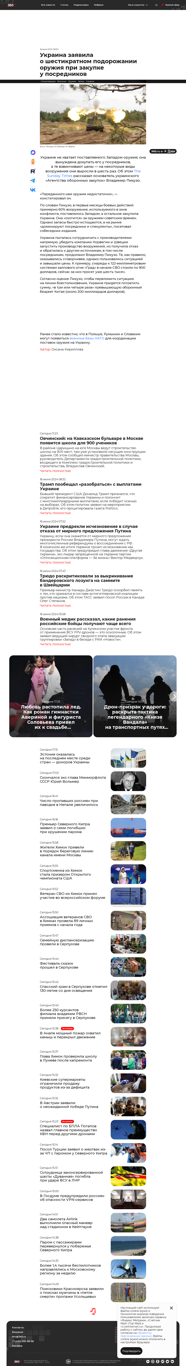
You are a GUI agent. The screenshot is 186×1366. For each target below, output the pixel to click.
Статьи (64, 5)
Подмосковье (81, 5)
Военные (61, 81)
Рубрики (98, 5)
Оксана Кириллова (67, 349)
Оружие (72, 81)
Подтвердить (131, 1351)
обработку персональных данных (136, 1334)
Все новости (48, 5)
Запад (81, 81)
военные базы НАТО (87, 338)
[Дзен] (163, 151)
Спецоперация (48, 81)
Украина (90, 81)
